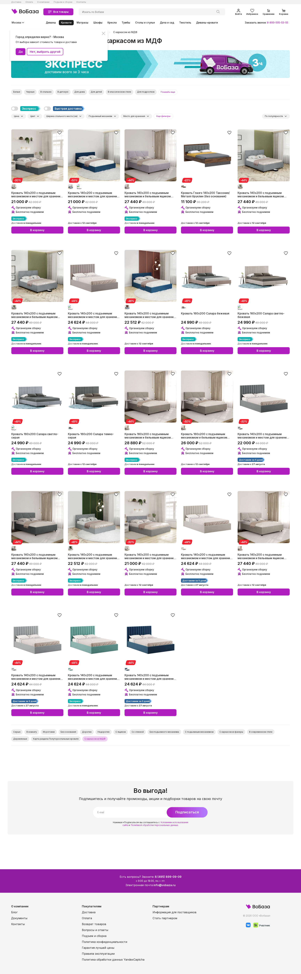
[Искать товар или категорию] (218, 11)
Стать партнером (165, 918)
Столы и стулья (145, 22)
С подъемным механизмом (199, 732)
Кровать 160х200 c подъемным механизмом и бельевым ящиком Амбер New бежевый (148, 435)
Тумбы (126, 22)
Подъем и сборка (63, 2)
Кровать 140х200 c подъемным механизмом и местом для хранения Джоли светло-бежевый (206, 556)
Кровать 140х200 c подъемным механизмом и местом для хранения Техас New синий (150, 315)
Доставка (16, 2)
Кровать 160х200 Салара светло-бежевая (261, 315)
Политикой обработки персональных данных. (155, 825)
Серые (17, 732)
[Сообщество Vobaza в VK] (247, 926)
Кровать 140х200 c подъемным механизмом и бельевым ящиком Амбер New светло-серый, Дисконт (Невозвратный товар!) (263, 194)
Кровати (66, 22)
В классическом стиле (119, 91)
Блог (14, 912)
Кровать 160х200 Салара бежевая (205, 313)
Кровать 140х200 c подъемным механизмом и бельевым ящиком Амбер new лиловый (148, 194)
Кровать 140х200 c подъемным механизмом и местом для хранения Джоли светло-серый (36, 676)
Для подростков (146, 91)
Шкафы (97, 22)
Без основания (68, 732)
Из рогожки (49, 732)
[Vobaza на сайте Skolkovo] (260, 926)
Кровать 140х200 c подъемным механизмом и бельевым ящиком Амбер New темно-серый (34, 556)
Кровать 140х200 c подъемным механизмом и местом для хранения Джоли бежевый (93, 315)
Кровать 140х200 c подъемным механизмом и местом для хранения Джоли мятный (93, 676)
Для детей (96, 91)
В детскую (62, 91)
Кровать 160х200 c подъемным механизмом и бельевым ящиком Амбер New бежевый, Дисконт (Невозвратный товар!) (204, 435)
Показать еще (168, 92)
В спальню (46, 91)
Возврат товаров (94, 924)
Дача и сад (167, 22)
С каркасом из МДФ (125, 32)
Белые (16, 91)
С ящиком (120, 732)
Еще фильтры (163, 116)
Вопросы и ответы (95, 930)
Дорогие (87, 732)
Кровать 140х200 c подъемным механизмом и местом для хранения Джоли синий (150, 676)
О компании (43, 2)
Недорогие (104, 732)
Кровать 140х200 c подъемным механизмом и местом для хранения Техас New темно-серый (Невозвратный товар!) (36, 194)
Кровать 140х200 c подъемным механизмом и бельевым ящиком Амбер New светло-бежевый (261, 556)
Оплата (29, 2)
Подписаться (187, 812)
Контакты (81, 2)
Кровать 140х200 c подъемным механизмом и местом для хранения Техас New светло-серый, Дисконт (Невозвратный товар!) (150, 556)
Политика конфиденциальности (104, 942)
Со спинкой (138, 732)
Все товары (61, 11)
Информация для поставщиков (174, 912)
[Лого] (25, 12)
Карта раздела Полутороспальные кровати (56, 739)
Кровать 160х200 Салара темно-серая (91, 435)
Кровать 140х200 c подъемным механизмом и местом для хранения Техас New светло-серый (93, 556)
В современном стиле (260, 732)
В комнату (31, 732)
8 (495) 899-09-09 (168, 876)
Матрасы (82, 22)
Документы (19, 918)
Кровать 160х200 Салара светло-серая (34, 435)
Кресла (112, 22)
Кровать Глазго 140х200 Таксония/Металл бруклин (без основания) (205, 194)
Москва (16, 22)
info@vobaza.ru (164, 885)
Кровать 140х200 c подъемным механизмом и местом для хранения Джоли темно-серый (263, 435)
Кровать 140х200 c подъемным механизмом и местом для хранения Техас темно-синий (93, 194)
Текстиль (185, 22)
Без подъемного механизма (164, 732)
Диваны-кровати (207, 22)
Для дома (79, 91)
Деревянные (20, 739)
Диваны (51, 22)
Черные (30, 91)
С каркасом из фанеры (231, 732)
